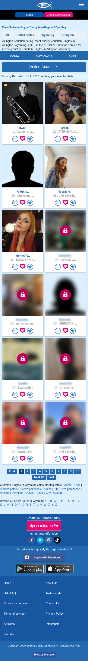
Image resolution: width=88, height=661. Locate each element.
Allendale (36, 489)
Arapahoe (74, 489)
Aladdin (4, 489)
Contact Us (53, 603)
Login (29, 14)
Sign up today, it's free (44, 526)
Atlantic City (43, 492)
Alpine (47, 489)
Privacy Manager (44, 654)
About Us (51, 583)
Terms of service (14, 613)
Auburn (57, 492)
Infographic (52, 623)
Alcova (24, 489)
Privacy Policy (55, 613)
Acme (68, 484)
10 (77, 471)
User (73, 55)
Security (9, 634)
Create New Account (58, 14)
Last (51, 477)
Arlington (5, 492)
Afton (77, 484)
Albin (14, 489)
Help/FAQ (10, 593)
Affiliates (9, 623)
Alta (56, 489)
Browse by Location (16, 603)
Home (7, 583)
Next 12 (39, 477)
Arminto (18, 492)
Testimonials (53, 593)
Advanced (44, 55)
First (12, 471)
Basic (14, 55)
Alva (63, 489)
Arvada (29, 492)
